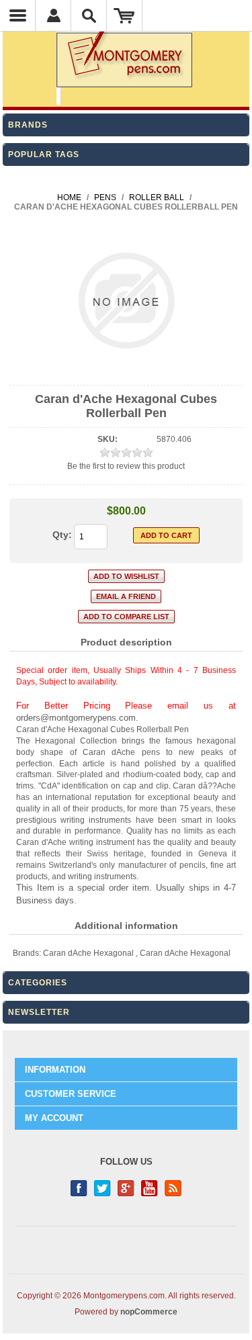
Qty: (62, 534)
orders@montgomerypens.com (76, 718)
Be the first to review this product (126, 466)
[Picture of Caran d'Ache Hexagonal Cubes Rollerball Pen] (126, 373)
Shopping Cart (124, 15)
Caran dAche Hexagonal (88, 953)
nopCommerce (148, 1311)
